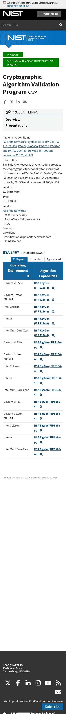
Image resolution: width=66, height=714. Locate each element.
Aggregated (54, 259)
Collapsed (19, 259)
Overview (13, 119)
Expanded (36, 259)
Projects (12, 54)
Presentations (16, 125)
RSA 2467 (11, 252)
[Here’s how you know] (33, 4)
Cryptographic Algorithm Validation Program (30, 63)
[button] (53, 288)
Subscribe (52, 706)
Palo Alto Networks (14, 211)
